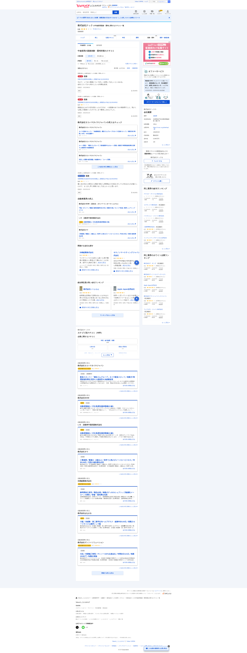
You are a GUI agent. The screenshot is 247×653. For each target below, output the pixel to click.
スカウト (159, 13)
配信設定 (105, 608)
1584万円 (161, 199)
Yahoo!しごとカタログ (84, 598)
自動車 (155, 116)
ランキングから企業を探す (102, 613)
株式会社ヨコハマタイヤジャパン (91, 366)
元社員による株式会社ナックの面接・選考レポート (91, 96)
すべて (90, 56)
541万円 (161, 304)
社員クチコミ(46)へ (131, 63)
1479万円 (161, 221)
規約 (114, 646)
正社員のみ (100, 56)
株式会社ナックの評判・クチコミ (115, 598)
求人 (96, 37)
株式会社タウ (83, 452)
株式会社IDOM (83, 398)
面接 (85, 76)
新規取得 (114, 5)
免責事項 (135, 646)
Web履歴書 (98, 608)
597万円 (161, 291)
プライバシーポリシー (90, 646)
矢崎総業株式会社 (86, 252)
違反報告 (135, 90)
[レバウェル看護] (156, 65)
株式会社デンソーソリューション (91, 542)
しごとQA (144, 13)
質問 (137, 37)
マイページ (168, 13)
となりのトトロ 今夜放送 (163, 1)
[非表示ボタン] (169, 646)
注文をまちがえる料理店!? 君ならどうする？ (90, 1)
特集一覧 (152, 13)
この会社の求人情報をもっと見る (127, 391)
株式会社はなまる (85, 513)
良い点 (96, 61)
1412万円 (161, 232)
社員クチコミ (111, 37)
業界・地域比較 (164, 37)
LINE (86, 627)
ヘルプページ (157, 591)
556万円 (161, 317)
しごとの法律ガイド (94, 619)
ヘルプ (146, 1)
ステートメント (124, 646)
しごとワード (113, 619)
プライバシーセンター (104, 646)
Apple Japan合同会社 (126, 289)
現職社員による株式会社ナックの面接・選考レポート (91, 73)
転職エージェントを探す (117, 613)
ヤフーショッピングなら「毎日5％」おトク (122, 7)
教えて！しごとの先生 (81, 619)
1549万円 (161, 210)
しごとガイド (104, 619)
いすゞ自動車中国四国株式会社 (90, 425)
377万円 (161, 269)
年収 (123, 37)
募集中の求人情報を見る (90, 270)
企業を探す (136, 13)
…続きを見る (101, 262)
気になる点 (104, 61)
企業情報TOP (95, 598)
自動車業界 (80, 31)
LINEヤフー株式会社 (81, 635)
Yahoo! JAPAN (139, 1)
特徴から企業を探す (88, 613)
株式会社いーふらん (91, 289)
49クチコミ (98, 29)
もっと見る (165, 145)
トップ (82, 37)
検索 (169, 1)
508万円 (161, 280)
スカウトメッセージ (81, 608)
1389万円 (161, 243)
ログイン (104, 7)
